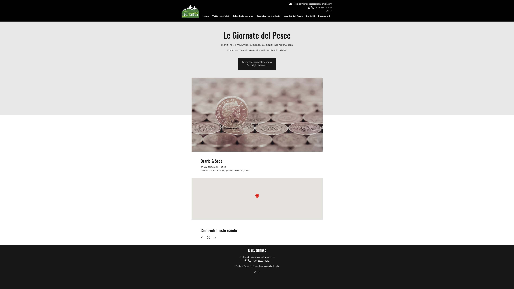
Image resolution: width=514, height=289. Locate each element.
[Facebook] (331, 10)
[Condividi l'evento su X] (208, 237)
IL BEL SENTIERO (257, 250)
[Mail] (290, 4)
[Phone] (312, 7)
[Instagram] (327, 10)
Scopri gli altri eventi (257, 65)
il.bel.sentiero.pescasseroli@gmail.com (313, 4)
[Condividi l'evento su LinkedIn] (215, 237)
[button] (222, 16)
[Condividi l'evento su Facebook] (202, 237)
